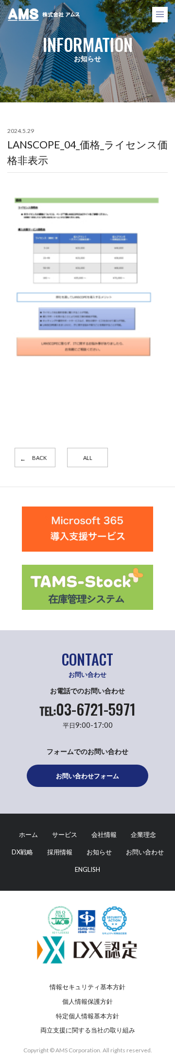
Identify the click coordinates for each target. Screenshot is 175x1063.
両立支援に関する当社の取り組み (87, 1030)
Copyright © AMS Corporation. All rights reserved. (87, 1050)
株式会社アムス (43, 14)
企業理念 (143, 834)
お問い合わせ (145, 852)
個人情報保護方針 (87, 1001)
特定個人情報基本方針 (87, 1016)
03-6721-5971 (87, 709)
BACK (39, 458)
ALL (87, 458)
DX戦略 (22, 852)
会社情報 (104, 834)
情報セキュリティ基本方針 (87, 987)
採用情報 (59, 852)
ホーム (28, 834)
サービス (64, 834)
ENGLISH (87, 869)
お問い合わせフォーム (87, 776)
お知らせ (99, 852)
